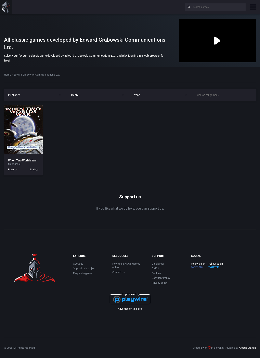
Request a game (82, 273)
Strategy (34, 169)
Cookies (156, 273)
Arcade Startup (247, 347)
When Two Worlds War (22, 160)
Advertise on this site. (130, 308)
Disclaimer (158, 263)
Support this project (84, 268)
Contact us (118, 272)
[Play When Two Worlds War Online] (23, 129)
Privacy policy (159, 282)
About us (78, 263)
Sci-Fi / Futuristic (31, 164)
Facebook (197, 267)
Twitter (213, 267)
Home (7, 74)
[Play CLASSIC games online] (6, 7)
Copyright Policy (161, 277)
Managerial (14, 164)
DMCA (155, 268)
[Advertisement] (148, 6)
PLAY (11, 169)
